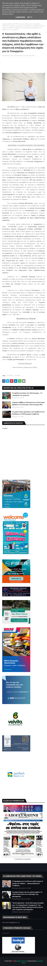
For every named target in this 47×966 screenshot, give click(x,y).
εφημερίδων (27, 859)
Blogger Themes (21, 961)
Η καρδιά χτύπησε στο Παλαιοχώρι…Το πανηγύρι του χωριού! (27, 394)
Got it (29, 17)
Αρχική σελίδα (6, 24)
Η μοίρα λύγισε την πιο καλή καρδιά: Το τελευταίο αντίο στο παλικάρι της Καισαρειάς (27, 894)
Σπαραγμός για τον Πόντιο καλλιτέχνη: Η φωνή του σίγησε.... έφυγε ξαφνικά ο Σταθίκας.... (27, 883)
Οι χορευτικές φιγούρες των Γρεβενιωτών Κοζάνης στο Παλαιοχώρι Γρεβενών (28, 413)
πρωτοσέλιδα (19, 859)
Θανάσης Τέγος (8, 56)
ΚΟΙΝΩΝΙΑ (10, 375)
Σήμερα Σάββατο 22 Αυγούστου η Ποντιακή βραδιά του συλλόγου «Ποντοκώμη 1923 (28, 403)
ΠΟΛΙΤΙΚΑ (15, 24)
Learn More (20, 17)
